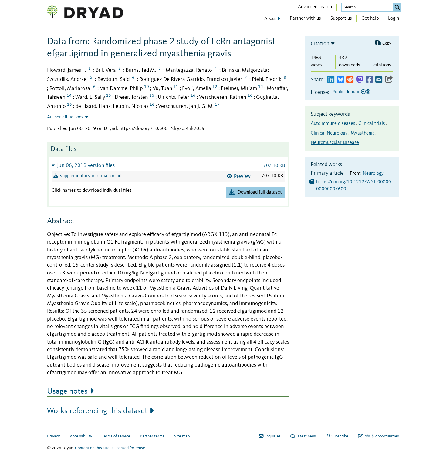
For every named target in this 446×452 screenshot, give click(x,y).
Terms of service (116, 436)
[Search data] (397, 7)
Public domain (346, 92)
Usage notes (67, 391)
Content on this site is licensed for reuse (110, 448)
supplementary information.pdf (91, 176)
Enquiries (272, 436)
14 (69, 95)
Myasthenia (363, 133)
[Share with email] (378, 79)
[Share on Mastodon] (359, 79)
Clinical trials (371, 123)
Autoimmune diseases (333, 123)
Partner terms (152, 436)
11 (176, 87)
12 (214, 87)
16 (151, 95)
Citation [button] (320, 43)
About (270, 18)
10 (146, 87)
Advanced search (315, 7)
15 (108, 95)
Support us (341, 18)
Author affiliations (65, 117)
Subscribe (339, 436)
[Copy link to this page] (389, 80)
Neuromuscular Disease (335, 142)
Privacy (53, 436)
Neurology (373, 173)
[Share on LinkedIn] (330, 79)
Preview (242, 176)
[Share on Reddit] (349, 79)
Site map (182, 436)
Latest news (306, 436)
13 (260, 87)
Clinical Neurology (329, 133)
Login (393, 18)
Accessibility (81, 436)
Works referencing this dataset (97, 411)
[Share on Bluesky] (340, 79)
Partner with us (305, 18)
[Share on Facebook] (369, 79)
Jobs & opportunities (381, 436)
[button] (168, 165)
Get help (370, 18)
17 (217, 104)
